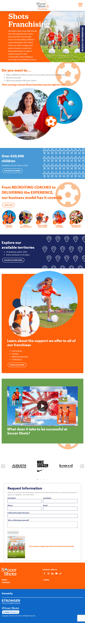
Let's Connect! (13, 533)
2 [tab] (41, 479)
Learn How (8, 205)
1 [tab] (37, 479)
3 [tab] (44, 479)
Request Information (82, 39)
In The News (6, 582)
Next (82, 466)
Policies (4, 580)
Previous (3, 466)
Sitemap (46, 580)
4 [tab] (47, 479)
